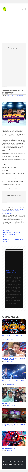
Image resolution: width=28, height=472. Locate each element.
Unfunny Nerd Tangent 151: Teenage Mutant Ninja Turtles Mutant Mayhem (13, 425)
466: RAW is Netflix (7, 403)
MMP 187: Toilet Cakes (16, 204)
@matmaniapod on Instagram (13, 210)
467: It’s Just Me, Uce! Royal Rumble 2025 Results (13, 381)
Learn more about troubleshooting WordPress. (12, 464)
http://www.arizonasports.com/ (12, 272)
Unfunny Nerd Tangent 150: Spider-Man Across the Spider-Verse (12, 447)
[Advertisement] (14, 28)
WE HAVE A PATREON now (8, 213)
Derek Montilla (20, 95)
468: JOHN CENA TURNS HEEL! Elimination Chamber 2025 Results (13, 359)
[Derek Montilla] (14, 258)
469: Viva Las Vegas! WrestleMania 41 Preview (12, 336)
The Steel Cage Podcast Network (7, 204)
